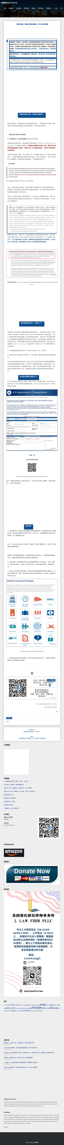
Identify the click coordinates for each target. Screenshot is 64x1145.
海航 (30, 1008)
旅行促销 (26, 8)
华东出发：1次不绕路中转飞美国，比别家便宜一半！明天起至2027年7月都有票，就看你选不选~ (29, 1052)
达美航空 (33, 1010)
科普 (48, 1008)
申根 (42, 1008)
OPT (21, 1005)
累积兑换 (41, 8)
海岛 (28, 1008)
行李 (19, 1010)
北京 (37, 1005)
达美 (30, 1010)
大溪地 (55, 1005)
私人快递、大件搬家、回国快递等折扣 (14, 784)
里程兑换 (38, 1010)
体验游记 (11, 8)
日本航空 (17, 1008)
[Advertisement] (32, 88)
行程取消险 (47, 369)
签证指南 (48, 8)
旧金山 (20, 1008)
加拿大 (33, 1005)
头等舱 (58, 1005)
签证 (52, 1008)
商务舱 (43, 1004)
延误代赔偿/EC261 (9, 794)
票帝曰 (33, 8)
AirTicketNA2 (28, 27)
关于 (62, 8)
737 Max (5, 1005)
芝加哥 (10, 1010)
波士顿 (25, 1008)
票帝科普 (9, 718)
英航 (15, 1010)
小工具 (56, 8)
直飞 (46, 1008)
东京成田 (24, 1005)
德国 (5, 1008)
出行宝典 (18, 8)
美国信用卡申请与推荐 (10, 798)
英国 (13, 1010)
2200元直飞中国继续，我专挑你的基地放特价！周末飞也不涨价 (20, 1047)
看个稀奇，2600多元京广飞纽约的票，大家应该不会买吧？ (19, 1042)
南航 (39, 1005)
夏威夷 (52, 1005)
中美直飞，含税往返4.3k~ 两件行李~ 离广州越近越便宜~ (18, 1057)
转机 (27, 1010)
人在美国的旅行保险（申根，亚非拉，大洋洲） (16, 781)
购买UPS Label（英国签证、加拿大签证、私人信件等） (18, 788)
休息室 (27, 1005)
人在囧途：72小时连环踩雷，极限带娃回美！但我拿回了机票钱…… (21, 1062)
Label (18, 1005)
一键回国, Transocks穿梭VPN (11, 808)
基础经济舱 (48, 1005)
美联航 (56, 1008)
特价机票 (36, 1007)
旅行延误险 (37, 369)
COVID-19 (13, 1005)
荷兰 (17, 1010)
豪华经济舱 (22, 1010)
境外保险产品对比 (8, 805)
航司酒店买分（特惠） (10, 801)
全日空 (31, 1005)
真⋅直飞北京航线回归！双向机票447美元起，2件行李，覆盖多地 (21, 1067)
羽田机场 (7, 1010)
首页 (5, 8)
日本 (13, 1008)
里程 (36, 1010)
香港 (41, 1010)
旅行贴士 (9, 1008)
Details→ (6, 1127)
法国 (23, 1008)
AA (8, 1005)
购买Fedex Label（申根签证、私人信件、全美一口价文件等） (20, 791)
